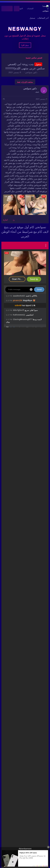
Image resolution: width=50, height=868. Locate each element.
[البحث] (4, 8)
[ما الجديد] (10, 8)
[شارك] (8, 99)
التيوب (20, 8)
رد (14, 220)
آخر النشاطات (43, 18)
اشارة (5, 220)
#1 (4, 99)
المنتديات (30, 8)
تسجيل (32, 18)
